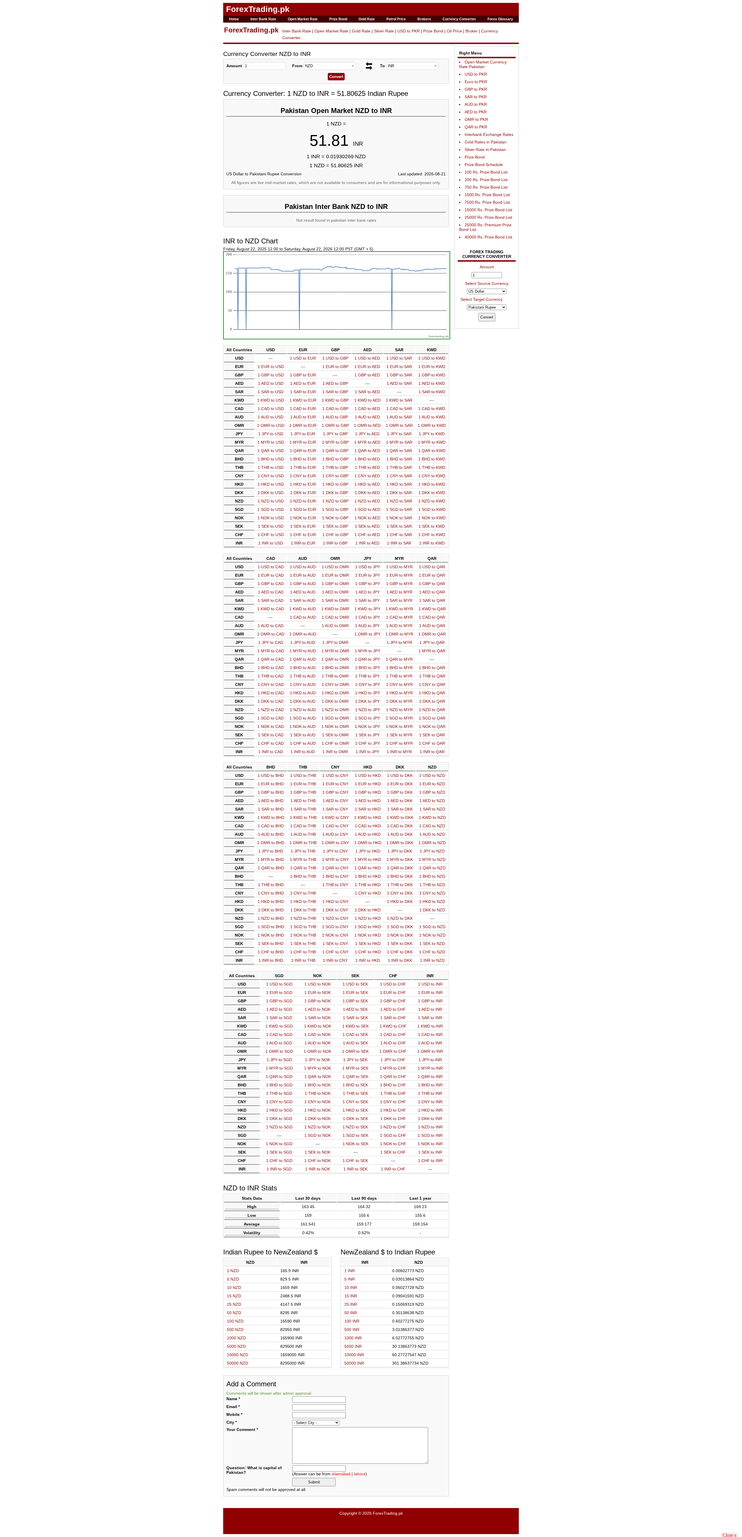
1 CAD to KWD (431, 408)
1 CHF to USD (271, 534)
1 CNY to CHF (393, 1101)
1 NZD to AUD (303, 709)
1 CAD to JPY (367, 617)
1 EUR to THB (303, 784)
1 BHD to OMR (335, 667)
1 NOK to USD (270, 518)
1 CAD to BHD (271, 826)
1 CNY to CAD (271, 684)
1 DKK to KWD (432, 492)
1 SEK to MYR (399, 735)
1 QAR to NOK (317, 1076)
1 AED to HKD (368, 800)
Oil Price (454, 31)
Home (234, 19)
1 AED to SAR (399, 383)
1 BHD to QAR (432, 667)
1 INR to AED (367, 543)
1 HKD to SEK (355, 1110)
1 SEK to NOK (317, 1152)
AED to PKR (476, 112)
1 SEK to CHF (393, 1152)
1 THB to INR (430, 1093)
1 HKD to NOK (317, 1110)
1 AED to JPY (367, 592)
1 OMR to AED (367, 425)
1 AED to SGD (279, 1009)
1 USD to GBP (335, 358)
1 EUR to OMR (335, 575)
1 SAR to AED (367, 391)
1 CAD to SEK (355, 1034)
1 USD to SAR (399, 358)
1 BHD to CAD (271, 667)
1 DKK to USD (270, 492)
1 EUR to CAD (271, 575)
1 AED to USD (270, 383)
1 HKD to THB (303, 901)
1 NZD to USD (271, 501)
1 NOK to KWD (431, 518)
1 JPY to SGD (279, 1059)
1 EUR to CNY (335, 784)
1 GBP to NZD (432, 792)
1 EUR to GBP (335, 366)
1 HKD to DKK (400, 901)
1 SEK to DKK (399, 943)
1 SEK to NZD (432, 943)
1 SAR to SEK (355, 1017)
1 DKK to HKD (368, 910)
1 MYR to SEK (355, 1068)
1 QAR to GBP (335, 450)
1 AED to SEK (355, 1009)
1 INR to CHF (393, 1169)
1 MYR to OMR (335, 651)
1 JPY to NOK (317, 1059)
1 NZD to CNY (335, 918)
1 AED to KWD (432, 383)
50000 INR (354, 1363)
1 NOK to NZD (432, 935)
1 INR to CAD (270, 751)
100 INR (351, 1321)
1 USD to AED (367, 358)
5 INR (349, 1279)
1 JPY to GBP (335, 433)
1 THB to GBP (335, 467)
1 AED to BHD (270, 800)
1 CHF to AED (367, 534)
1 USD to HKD (368, 775)
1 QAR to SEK (355, 1076)
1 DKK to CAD (270, 701)
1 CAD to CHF (393, 1034)
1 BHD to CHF (393, 1085)
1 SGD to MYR (399, 718)
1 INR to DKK (400, 960)
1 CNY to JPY (367, 684)
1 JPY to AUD (302, 642)
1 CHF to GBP (335, 534)
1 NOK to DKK (400, 935)
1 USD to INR (430, 984)
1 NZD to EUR (303, 501)
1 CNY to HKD (368, 893)
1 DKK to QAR (432, 701)
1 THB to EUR (303, 467)
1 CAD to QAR (432, 617)
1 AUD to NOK (318, 1043)
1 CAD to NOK (317, 1034)
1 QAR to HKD (367, 868)
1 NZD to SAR (399, 501)
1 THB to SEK (355, 1093)
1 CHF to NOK (317, 1160)
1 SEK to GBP (335, 526)
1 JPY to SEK (355, 1059)
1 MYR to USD (270, 442)
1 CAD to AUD (303, 617)
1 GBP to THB (303, 792)
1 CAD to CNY (335, 826)
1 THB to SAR (399, 467)
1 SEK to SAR (399, 526)
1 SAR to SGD (279, 1017)
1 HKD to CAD (271, 693)
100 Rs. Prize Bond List (486, 172)
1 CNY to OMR (335, 684)
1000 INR (353, 1338)
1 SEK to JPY (367, 735)
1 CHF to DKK (400, 952)
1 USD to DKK (400, 775)
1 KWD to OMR (335, 609)
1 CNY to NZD (432, 893)
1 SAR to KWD (432, 391)
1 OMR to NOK (317, 1051)
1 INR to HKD (367, 960)
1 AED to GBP (335, 383)
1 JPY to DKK (400, 851)
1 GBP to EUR (303, 375)
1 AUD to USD (270, 417)
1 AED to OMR (335, 592)
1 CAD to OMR (335, 617)
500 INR (351, 1329)
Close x (729, 1535)
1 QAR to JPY (367, 659)
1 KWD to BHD (270, 817)
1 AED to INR (430, 1009)
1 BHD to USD (271, 459)
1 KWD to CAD (270, 609)
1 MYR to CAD (270, 651)
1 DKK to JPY (367, 701)
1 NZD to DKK (400, 918)
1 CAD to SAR (399, 408)
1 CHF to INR (430, 1160)
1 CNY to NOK (317, 1101)
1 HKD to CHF (393, 1110)
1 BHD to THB (303, 876)
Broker (471, 31)
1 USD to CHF (393, 984)
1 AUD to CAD (270, 625)
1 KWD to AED (367, 400)
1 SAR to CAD (270, 600)
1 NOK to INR (430, 1143)
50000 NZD (237, 1363)
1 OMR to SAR (399, 425)
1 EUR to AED (367, 366)
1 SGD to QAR (432, 718)
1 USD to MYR (399, 566)
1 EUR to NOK (317, 992)
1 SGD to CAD (270, 718)
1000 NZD (236, 1338)
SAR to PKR (476, 96)
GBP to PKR (476, 89)
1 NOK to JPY (367, 726)
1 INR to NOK (317, 1169)
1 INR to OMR (335, 751)
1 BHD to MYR (399, 667)
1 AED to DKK (399, 800)
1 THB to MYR (399, 676)
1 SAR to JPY (367, 600)
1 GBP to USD (271, 375)
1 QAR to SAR (399, 450)
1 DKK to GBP (335, 492)
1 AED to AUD (302, 592)
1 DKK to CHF (393, 1118)
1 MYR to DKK (400, 859)
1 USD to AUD (303, 566)
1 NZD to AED (367, 501)
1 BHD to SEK (355, 1085)
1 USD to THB (303, 775)
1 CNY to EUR (303, 476)
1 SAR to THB (303, 809)
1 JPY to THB (303, 851)
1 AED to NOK (317, 1009)
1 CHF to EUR (303, 534)
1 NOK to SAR (399, 518)
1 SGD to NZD (432, 926)
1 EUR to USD (271, 366)
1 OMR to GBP (335, 425)
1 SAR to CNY (335, 809)
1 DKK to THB (303, 910)
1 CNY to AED (367, 476)
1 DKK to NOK (318, 1118)
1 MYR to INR (430, 1068)
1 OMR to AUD (302, 634)
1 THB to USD (270, 467)
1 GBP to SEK (355, 1001)
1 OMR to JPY (367, 634)
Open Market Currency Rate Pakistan (483, 64)
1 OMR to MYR (399, 634)
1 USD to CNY (335, 775)
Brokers (424, 19)
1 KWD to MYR (399, 609)
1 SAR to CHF (393, 1017)
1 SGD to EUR (303, 509)
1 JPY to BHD (270, 851)
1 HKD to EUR (303, 484)
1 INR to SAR (399, 543)
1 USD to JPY (367, 566)
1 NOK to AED (367, 518)
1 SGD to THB (303, 926)
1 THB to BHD (271, 884)
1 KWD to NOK (317, 1026)
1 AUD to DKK (400, 834)
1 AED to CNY (335, 800)
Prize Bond (338, 19)
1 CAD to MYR (399, 617)
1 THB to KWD (432, 467)
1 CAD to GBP (335, 408)
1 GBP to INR (430, 1001)
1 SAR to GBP (335, 391)
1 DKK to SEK (355, 1118)
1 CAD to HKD (368, 826)
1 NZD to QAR (432, 709)
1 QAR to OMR (335, 659)
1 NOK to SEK (355, 1143)
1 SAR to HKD (368, 809)
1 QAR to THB (303, 868)
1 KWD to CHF (393, 1026)
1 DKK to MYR (399, 701)
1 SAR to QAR (432, 600)
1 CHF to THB (303, 952)
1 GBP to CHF (393, 1001)
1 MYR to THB (303, 859)
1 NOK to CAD (270, 726)
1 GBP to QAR (432, 583)
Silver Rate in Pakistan (485, 149)
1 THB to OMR (335, 676)
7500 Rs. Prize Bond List (487, 202)
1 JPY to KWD (432, 433)
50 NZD (234, 1312)
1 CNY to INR (430, 1101)
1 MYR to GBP (335, 442)
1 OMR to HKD (367, 842)
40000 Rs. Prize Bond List (488, 237)
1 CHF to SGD (279, 1160)
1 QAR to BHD (271, 868)
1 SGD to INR (430, 1135)
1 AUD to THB (303, 834)
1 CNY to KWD (431, 476)
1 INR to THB (303, 960)
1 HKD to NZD (432, 901)
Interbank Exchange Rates (489, 134)
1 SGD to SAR (399, 509)
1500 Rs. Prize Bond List (487, 194)
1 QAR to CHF (393, 1076)
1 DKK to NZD (432, 910)
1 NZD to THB (303, 918)
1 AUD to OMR (335, 625)
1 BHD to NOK (317, 1085)
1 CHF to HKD (368, 952)
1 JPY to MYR (399, 642)
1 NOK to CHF (393, 1143)
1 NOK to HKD (367, 935)
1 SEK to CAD (270, 735)
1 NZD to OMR (335, 709)
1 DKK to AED (367, 492)
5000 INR (353, 1346)
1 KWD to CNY (335, 817)
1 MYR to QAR (432, 651)
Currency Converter (459, 19)
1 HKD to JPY (367, 693)
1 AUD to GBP (335, 417)
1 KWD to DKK (400, 817)
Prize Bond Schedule (484, 164)
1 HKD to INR (430, 1110)
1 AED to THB (303, 800)
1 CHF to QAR (432, 743)
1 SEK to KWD (432, 526)
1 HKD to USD (271, 484)
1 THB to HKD (368, 884)
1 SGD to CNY (335, 926)
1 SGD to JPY (367, 718)
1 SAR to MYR (399, 600)
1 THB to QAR (432, 676)
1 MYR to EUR (303, 442)
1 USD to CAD (271, 566)
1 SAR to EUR (303, 391)
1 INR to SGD (279, 1169)
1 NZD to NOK (317, 1127)
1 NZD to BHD (271, 918)
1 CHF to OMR (335, 743)
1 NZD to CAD (271, 709)
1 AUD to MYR (399, 625)
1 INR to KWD (432, 543)
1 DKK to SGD (279, 1118)
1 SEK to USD (270, 526)
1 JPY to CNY (335, 851)
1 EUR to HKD (368, 784)
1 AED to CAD (270, 592)
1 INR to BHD (271, 960)
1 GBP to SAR (399, 375)
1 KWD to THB (303, 817)
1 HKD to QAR (432, 693)
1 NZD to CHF (393, 1127)
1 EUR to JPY (367, 575)
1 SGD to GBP (335, 509)
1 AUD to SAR (399, 417)
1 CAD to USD (271, 408)
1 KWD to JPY (367, 609)
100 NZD (235, 1321)
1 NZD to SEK (355, 1127)
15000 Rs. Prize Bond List (488, 209)
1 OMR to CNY (335, 842)
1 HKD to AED (367, 484)
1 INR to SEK (355, 1169)
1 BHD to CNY (335, 876)
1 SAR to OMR (335, 600)
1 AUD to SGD (279, 1043)
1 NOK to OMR (335, 726)
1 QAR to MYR (399, 659)
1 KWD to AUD (302, 609)
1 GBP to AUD (303, 583)
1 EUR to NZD (432, 784)
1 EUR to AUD (303, 575)
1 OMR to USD (270, 425)
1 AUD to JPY (367, 625)
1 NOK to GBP (335, 518)
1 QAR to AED (367, 450)
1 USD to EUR (303, 358)
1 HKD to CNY (335, 901)
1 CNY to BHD (271, 893)
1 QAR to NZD (432, 868)
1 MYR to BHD (270, 859)
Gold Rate (367, 19)
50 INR (350, 1312)
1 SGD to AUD (303, 718)
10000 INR (354, 1354)
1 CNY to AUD (303, 684)
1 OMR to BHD (270, 842)
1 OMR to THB (303, 842)
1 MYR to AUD (303, 651)
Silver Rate (384, 31)
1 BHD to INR (430, 1085)
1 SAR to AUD (302, 600)
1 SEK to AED (367, 526)
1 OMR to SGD (279, 1051)
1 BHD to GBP (335, 459)
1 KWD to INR (430, 1026)
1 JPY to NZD (432, 851)
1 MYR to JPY (367, 651)
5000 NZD (236, 1346)
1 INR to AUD (302, 751)
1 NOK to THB (303, 935)
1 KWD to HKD (367, 817)
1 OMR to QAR (432, 634)
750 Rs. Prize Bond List (486, 187)
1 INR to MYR (399, 751)
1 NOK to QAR (432, 726)
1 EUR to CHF (393, 992)
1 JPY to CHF (393, 1059)
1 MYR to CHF (393, 1068)
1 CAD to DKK (400, 826)
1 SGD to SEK (355, 1135)
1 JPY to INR (430, 1059)
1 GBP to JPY (367, 583)
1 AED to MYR (399, 592)
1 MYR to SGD (279, 1068)
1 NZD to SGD (279, 1127)
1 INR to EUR (303, 543)
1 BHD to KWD (431, 459)
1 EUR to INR (430, 992)
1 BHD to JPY (367, 667)
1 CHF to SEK (355, 1160)
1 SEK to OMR (335, 735)
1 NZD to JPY (367, 709)
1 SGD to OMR (335, 718)
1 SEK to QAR (432, 735)
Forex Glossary (500, 19)
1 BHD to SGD (279, 1085)
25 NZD (234, 1304)
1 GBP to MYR (399, 583)
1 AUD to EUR (303, 417)
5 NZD (233, 1279)
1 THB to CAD (270, 676)
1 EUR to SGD (279, 992)
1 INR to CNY (335, 960)
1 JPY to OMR (335, 642)
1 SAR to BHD (271, 809)
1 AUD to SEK (355, 1043)
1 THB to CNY (335, 884)
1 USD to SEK (355, 984)
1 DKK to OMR (335, 701)
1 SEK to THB (303, 943)
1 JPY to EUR (302, 433)
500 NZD (235, 1329)
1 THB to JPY (367, 676)
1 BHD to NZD (432, 876)
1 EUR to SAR (399, 366)
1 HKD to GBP (335, 484)
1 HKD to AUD (303, 693)
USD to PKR (408, 31)
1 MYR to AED (367, 442)
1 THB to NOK (318, 1093)
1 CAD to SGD (279, 1034)
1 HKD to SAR (399, 484)
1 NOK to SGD (279, 1143)
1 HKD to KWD (431, 484)
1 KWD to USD (270, 400)
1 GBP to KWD (431, 375)
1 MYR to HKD (367, 859)
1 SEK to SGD (279, 1152)
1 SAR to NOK (318, 1017)
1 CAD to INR (430, 1034)
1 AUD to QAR (432, 625)
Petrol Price (396, 19)
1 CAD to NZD (432, 826)
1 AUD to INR (430, 1043)
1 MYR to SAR (399, 442)
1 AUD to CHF (393, 1043)
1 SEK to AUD (302, 735)
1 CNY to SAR (399, 476)
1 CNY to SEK (355, 1101)
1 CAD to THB (303, 826)
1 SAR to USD (270, 391)
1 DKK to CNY (335, 910)
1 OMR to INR (430, 1051)
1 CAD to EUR (303, 408)
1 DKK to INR (430, 1118)
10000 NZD (237, 1354)
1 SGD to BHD (271, 926)
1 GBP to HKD (368, 792)
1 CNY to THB (303, 893)
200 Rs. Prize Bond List (486, 179)
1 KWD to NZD (432, 817)
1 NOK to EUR (303, 518)
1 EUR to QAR (432, 575)
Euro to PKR (476, 81)
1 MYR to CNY (335, 859)
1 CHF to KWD (431, 534)
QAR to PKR (476, 127)
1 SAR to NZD (432, 809)
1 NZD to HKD (368, 918)
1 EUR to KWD (431, 366)
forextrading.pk (439, 336)
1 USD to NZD (432, 775)
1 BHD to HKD (368, 876)
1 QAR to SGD (279, 1076)
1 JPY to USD (270, 433)
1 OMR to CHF (393, 1051)
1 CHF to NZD (432, 952)
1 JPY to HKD (367, 851)
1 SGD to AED (367, 509)
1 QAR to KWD (431, 450)
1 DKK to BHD (271, 910)
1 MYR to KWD (431, 442)
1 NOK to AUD (303, 726)
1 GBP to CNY (335, 792)
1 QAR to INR (430, 1076)
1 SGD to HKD (367, 926)
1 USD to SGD (279, 984)
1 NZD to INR (430, 1127)
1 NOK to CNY (335, 935)
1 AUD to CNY (335, 834)
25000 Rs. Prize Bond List (488, 217)
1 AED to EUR (303, 383)
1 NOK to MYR (399, 726)
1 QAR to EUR (303, 450)
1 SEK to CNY (335, 943)
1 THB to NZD (432, 884)
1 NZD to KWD (431, 501)
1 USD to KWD (431, 358)
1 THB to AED (367, 467)
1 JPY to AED (367, 433)
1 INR (349, 1270)
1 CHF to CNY (335, 952)
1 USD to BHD (271, 775)
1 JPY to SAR (399, 433)
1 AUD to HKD (368, 834)
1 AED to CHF (393, 1009)
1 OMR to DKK (399, 842)
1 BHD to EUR (303, 459)
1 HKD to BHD (271, 901)
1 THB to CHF (393, 1093)
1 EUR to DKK (400, 784)
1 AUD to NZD (432, 834)
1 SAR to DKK (400, 809)
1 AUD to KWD (432, 417)
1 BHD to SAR (399, 459)
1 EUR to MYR (399, 575)
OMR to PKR (476, 119)
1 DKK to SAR (399, 492)
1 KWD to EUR (303, 400)
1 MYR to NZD (432, 859)
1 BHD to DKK (400, 876)
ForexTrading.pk (258, 9)
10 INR (350, 1287)
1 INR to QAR (432, 751)
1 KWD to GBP (335, 400)
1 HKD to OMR (335, 693)
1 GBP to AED (367, 375)
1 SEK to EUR (303, 526)
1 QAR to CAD (270, 659)
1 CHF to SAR (399, 534)
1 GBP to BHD (271, 792)
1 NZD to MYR (399, 709)
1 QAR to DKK (400, 868)
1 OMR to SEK (355, 1051)
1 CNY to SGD (279, 1101)
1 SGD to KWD (431, 509)
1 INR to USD (270, 543)
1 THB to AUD (302, 676)
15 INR (350, 1296)
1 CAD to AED (367, 408)
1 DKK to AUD (302, 701)
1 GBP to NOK (317, 1001)
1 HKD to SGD (279, 1110)
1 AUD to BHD (271, 834)
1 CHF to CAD (271, 743)
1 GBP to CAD (271, 583)
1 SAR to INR (430, 1017)
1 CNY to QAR (432, 684)
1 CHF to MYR (399, 743)
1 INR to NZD (432, 960)
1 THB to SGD (279, 1093)
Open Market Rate (303, 19)
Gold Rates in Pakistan (485, 142)
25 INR (350, 1304)
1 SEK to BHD (270, 943)
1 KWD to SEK (355, 1026)
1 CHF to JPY (367, 743)
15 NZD (234, 1296)
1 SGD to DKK (400, 926)
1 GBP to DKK (400, 792)
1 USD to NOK (317, 984)
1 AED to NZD (432, 800)
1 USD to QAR (432, 566)
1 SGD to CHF (393, 1135)
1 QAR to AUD (303, 659)
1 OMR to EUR (303, 425)
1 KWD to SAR (399, 400)
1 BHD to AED (367, 459)
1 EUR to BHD (271, 784)
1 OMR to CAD (270, 634)
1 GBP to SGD (279, 1001)
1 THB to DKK (400, 884)
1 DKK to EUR (303, 492)
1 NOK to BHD (271, 935)
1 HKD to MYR (399, 693)
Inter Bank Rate (263, 19)
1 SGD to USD (270, 509)
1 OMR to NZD (432, 842)
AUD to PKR (476, 104)
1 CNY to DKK (400, 893)
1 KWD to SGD (279, 1026)
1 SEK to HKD (368, 943)
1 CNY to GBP (335, 476)
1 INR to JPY (367, 751)
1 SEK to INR (430, 1152)
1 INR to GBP (335, 543)
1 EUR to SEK (355, 992)
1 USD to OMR (335, 566)
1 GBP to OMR (335, 583)
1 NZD (233, 1270)
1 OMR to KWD (432, 425)
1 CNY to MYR (399, 684)
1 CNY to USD (271, 476)
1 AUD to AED (367, 417)
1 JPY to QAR (432, 642)
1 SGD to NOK (317, 1135)
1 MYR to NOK (317, 1068)
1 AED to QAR (432, 592)
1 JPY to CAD (270, 642)
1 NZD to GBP (335, 501)
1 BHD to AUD (303, 667)
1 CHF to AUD (303, 743)
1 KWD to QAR (432, 609)
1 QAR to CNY (335, 868)
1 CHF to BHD (271, 952)
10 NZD (234, 1287)
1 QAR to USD (270, 450)
